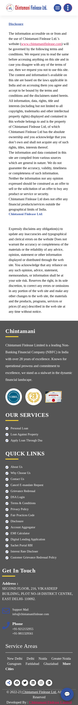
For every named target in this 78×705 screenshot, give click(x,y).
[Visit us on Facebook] (17, 683)
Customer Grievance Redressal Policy (34, 557)
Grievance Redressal (23, 491)
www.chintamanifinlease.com (41, 44)
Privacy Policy (20, 509)
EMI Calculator (20, 533)
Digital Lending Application (28, 539)
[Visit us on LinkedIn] (33, 683)
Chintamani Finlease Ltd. (39, 692)
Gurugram (14, 664)
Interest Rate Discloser (24, 551)
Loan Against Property (24, 434)
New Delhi (15, 658)
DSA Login (18, 497)
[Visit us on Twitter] (25, 683)
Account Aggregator (23, 527)
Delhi (30, 658)
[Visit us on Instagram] (41, 683)
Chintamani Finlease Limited (50, 702)
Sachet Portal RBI (22, 545)
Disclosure (17, 521)
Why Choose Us (20, 473)
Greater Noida (61, 658)
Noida (43, 658)
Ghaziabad (51, 664)
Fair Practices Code (22, 515)
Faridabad (32, 664)
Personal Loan (19, 428)
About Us (16, 467)
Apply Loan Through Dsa (26, 440)
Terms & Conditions (23, 503)
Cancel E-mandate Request (27, 485)
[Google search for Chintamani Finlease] (49, 683)
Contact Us (17, 479)
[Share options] (8, 683)
